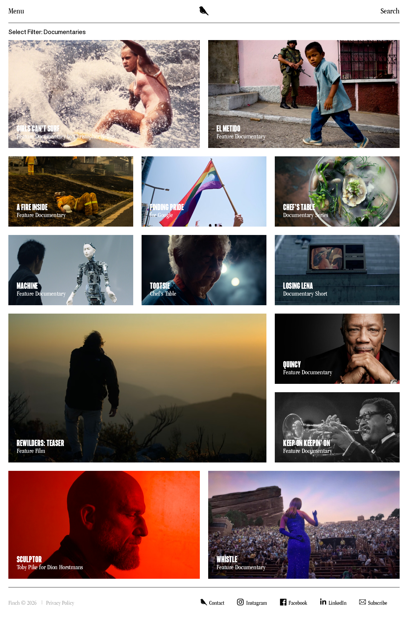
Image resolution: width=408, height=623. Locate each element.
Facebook (298, 603)
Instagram (256, 603)
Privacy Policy (60, 602)
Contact (216, 603)
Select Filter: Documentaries (47, 32)
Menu (16, 11)
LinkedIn (337, 603)
